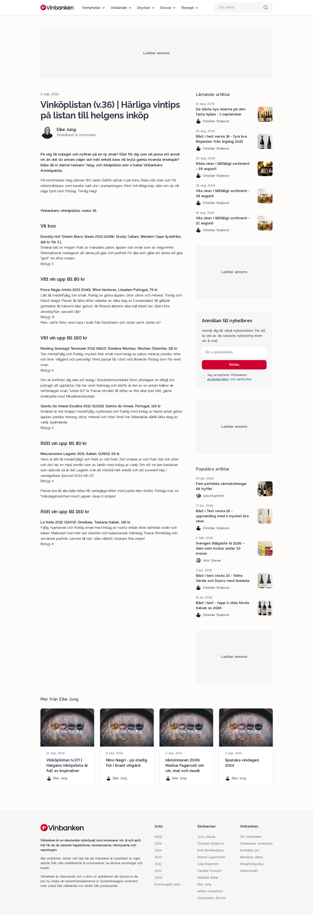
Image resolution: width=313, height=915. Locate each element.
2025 (158, 843)
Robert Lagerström (211, 857)
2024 (158, 850)
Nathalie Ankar (207, 877)
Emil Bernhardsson (210, 850)
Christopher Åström (211, 898)
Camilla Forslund (209, 870)
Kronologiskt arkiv (168, 884)
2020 (158, 877)
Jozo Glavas (206, 836)
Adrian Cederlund (210, 891)
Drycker (143, 8)
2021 (158, 870)
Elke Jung (204, 884)
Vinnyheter (91, 8)
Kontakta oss (249, 850)
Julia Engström (208, 864)
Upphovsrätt (249, 870)
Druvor (165, 8)
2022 (158, 864)
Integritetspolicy (252, 864)
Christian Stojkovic (210, 843)
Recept (188, 8)
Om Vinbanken (250, 836)
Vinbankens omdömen (256, 843)
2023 (158, 857)
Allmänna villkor (251, 857)
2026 (158, 836)
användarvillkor (218, 379)
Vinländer (119, 8)
